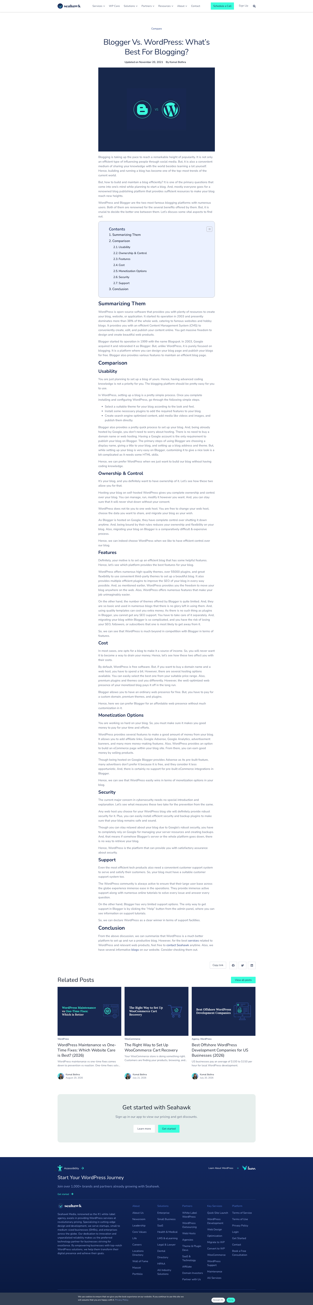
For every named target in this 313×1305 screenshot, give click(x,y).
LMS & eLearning (167, 1238)
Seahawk (183, 945)
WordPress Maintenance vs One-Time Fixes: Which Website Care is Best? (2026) (87, 1050)
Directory (162, 1257)
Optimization (214, 1236)
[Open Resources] (172, 6)
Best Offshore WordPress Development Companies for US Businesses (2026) (220, 1050)
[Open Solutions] (137, 6)
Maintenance (214, 1271)
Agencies (187, 1240)
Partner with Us (191, 1279)
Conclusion (120, 289)
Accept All (218, 1299)
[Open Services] (104, 6)
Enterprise (163, 1213)
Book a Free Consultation (239, 1253)
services (193, 941)
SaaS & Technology (189, 1258)
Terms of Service (242, 1213)
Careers (137, 1244)
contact (171, 945)
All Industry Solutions (164, 1272)
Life (134, 1238)
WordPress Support (214, 1263)
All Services (214, 1278)
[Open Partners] (153, 6)
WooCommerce (132, 1039)
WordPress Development (215, 1221)
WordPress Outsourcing (189, 1225)
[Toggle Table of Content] (207, 229)
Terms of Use (240, 1219)
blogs (135, 950)
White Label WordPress (189, 1215)
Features (124, 259)
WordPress (63, 1039)
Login (235, 1232)
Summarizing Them (126, 235)
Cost (122, 265)
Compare (156, 28)
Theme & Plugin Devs (191, 1248)
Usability (124, 247)
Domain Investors (192, 1273)
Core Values (139, 1232)
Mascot (136, 1267)
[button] (233, 965)
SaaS (160, 1225)
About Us (138, 1213)
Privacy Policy (240, 1225)
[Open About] (186, 6)
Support (124, 283)
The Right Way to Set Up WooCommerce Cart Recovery (151, 1047)
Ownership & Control (133, 253)
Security (124, 277)
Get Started (239, 1238)
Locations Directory (138, 1253)
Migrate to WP (216, 1242)
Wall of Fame (140, 1261)
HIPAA (161, 1264)
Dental (161, 1251)
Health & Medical (167, 1232)
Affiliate (187, 1266)
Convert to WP (216, 1248)
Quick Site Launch (217, 1213)
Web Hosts (189, 1233)
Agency (195, 1039)
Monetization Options (133, 271)
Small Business (166, 1219)
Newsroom (138, 1219)
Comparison (121, 241)
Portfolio (137, 1274)
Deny (230, 1299)
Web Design (214, 1229)
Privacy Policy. (122, 1299)
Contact (236, 1244)
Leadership (138, 1225)
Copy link (218, 965)
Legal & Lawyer (166, 1244)
